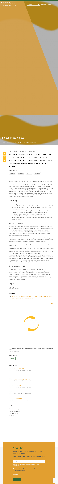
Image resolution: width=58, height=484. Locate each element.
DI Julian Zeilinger (18, 398)
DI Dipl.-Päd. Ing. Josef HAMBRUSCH (22, 379)
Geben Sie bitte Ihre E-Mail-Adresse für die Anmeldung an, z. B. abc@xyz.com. (26, 465)
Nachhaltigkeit (37, 173)
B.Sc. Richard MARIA (18, 385)
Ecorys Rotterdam (13, 417)
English (43, 4)
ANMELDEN (17, 479)
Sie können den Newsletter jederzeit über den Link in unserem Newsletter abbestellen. (28, 473)
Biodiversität (29, 173)
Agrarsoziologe (12, 173)
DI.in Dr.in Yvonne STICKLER (20, 392)
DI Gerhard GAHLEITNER (19, 368)
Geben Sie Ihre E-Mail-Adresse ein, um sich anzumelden (29, 456)
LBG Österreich (12, 413)
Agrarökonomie (21, 173)
